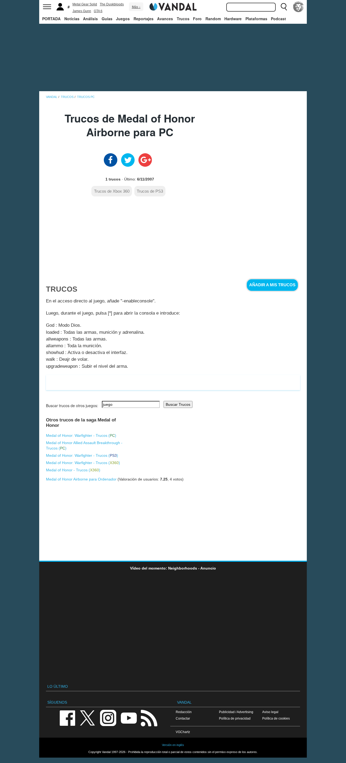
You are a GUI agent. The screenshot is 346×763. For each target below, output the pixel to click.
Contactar (183, 718)
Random (213, 18)
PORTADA (51, 18)
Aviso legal (270, 712)
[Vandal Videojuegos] (173, 6)
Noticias (71, 18)
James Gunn (81, 11)
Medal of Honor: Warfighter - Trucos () (81, 435)
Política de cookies (276, 718)
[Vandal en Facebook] (67, 717)
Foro (197, 18)
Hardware (233, 18)
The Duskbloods (112, 4)
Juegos (123, 18)
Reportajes (144, 18)
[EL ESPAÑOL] (298, 6)
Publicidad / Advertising (236, 712)
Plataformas (256, 18)
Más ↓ (136, 7)
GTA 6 (98, 11)
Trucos (183, 18)
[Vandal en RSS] (149, 717)
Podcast (278, 18)
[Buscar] (284, 6)
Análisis (90, 18)
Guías (107, 18)
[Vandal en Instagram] (108, 717)
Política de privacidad (235, 718)
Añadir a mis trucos (272, 285)
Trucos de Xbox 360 (111, 191)
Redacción (184, 712)
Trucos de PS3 (150, 191)
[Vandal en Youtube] (128, 717)
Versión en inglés (173, 745)
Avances (165, 18)
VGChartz (183, 732)
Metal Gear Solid (84, 4)
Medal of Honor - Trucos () (73, 470)
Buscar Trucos (178, 404)
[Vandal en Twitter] (87, 717)
